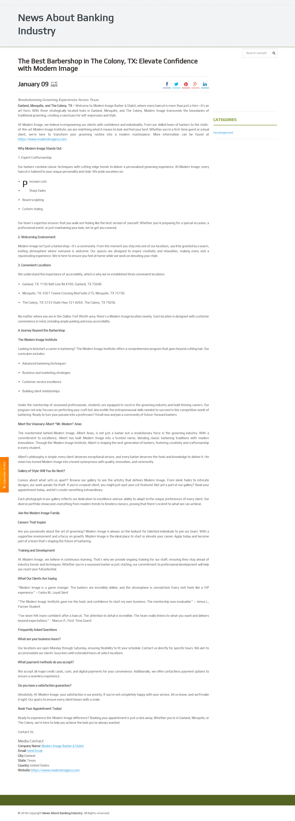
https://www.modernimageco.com (42, 139)
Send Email (34, 750)
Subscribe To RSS (4, 473)
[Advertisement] (198, 25)
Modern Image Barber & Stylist (62, 746)
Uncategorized (223, 132)
